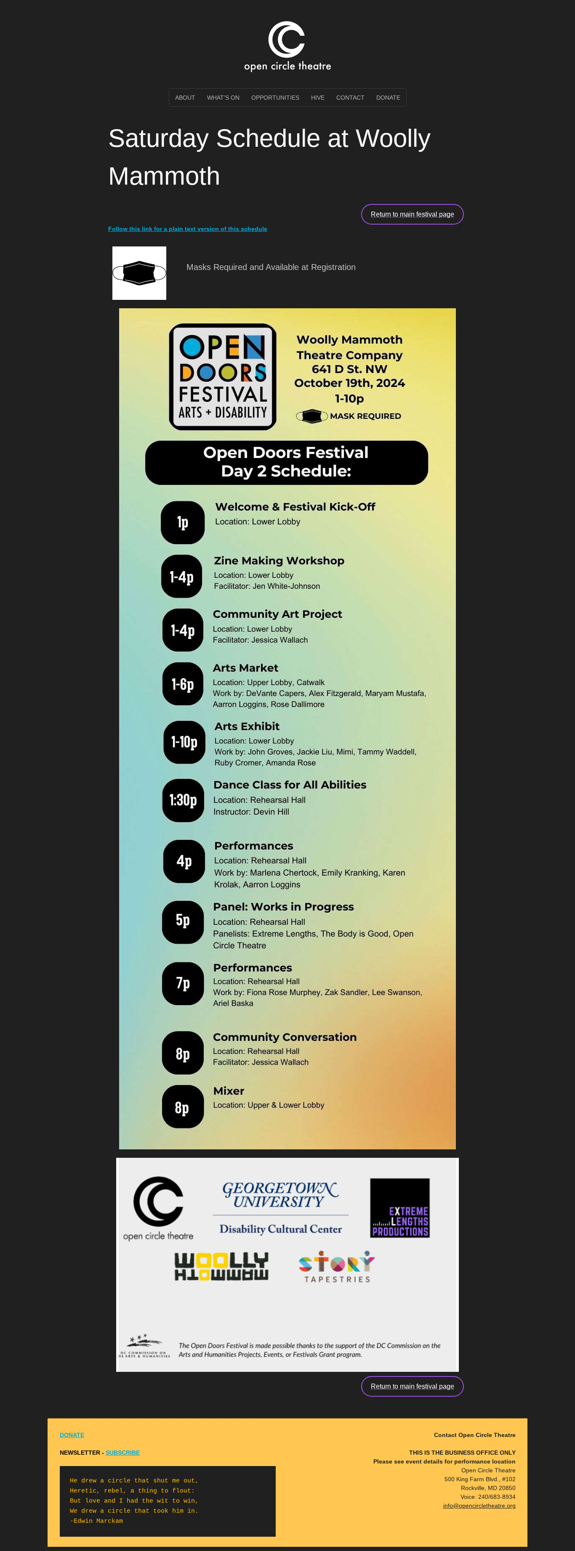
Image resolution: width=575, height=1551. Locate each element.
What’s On (223, 97)
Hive (318, 97)
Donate (388, 97)
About (185, 97)
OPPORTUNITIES (275, 97)
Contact (350, 97)
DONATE (72, 1435)
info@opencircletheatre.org (479, 1505)
